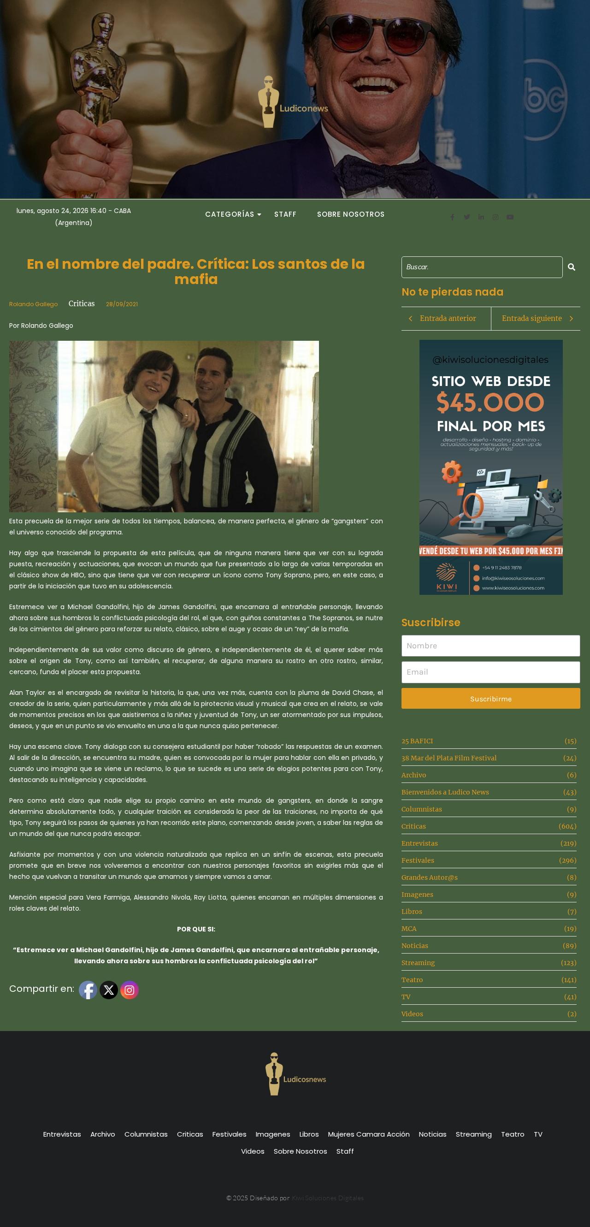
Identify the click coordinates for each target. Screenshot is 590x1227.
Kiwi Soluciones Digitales (328, 1198)
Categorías (229, 214)
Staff (285, 214)
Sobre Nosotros (351, 214)
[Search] (571, 267)
